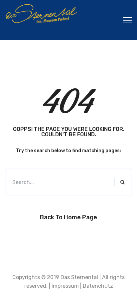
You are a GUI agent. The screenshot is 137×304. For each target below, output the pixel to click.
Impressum (65, 286)
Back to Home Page (68, 217)
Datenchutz (98, 286)
